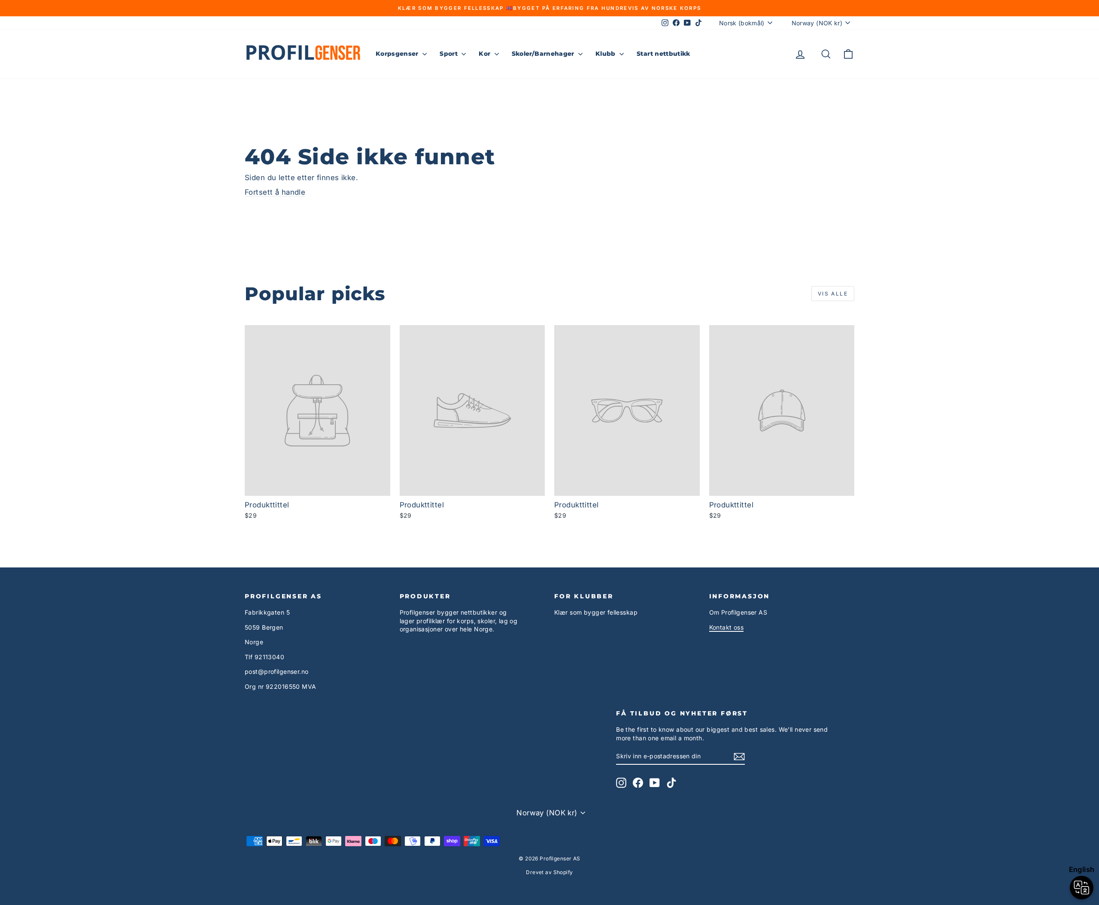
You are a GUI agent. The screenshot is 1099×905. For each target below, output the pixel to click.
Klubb (606, 53)
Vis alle (833, 293)
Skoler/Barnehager (544, 53)
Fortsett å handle (275, 192)
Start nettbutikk (663, 53)
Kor (485, 53)
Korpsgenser (398, 53)
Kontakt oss (726, 627)
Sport (449, 53)
